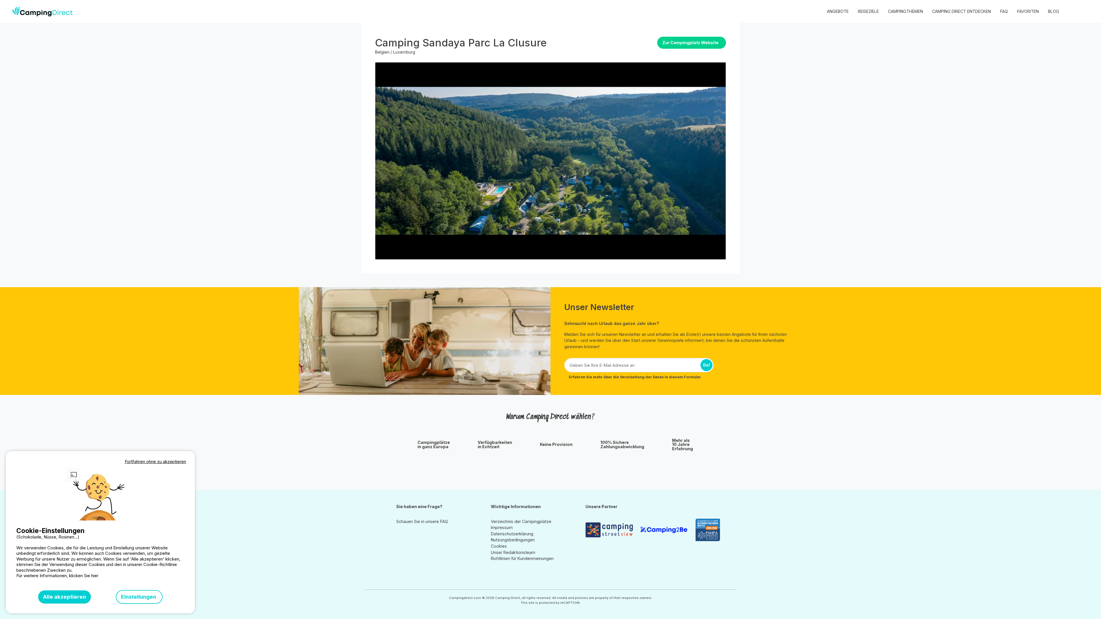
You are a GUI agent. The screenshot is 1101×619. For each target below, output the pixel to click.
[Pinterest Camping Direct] (408, 534)
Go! (706, 365)
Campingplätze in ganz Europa (433, 444)
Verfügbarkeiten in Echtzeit (495, 444)
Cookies (499, 546)
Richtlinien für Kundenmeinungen (522, 558)
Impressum (502, 527)
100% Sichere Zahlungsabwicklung (622, 444)
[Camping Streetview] (610, 529)
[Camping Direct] (43, 11)
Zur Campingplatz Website (690, 42)
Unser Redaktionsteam (513, 552)
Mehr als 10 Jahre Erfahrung (682, 444)
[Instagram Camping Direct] (400, 534)
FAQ (1004, 11)
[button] (1084, 11)
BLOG (1053, 11)
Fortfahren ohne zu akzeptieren (155, 461)
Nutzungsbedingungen (513, 539)
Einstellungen (139, 596)
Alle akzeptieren (64, 596)
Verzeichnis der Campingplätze (521, 521)
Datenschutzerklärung (512, 533)
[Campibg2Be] (665, 529)
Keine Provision (556, 444)
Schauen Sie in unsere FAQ (422, 521)
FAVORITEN (1028, 11)
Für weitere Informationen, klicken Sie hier (57, 575)
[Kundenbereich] (1073, 11)
